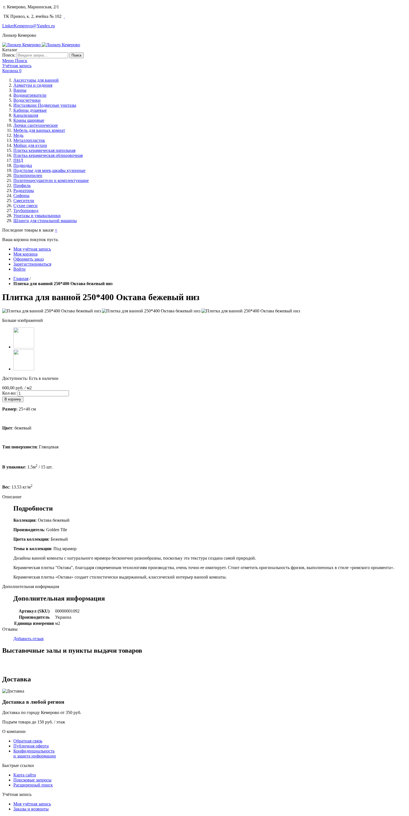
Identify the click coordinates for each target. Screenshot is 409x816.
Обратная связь (27, 741)
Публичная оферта (31, 746)
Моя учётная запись (32, 249)
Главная (20, 278)
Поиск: (9, 55)
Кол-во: (9, 393)
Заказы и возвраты (31, 809)
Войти (19, 269)
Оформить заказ (28, 259)
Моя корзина (25, 254)
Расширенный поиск (33, 785)
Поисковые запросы (32, 780)
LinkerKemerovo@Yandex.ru (28, 25)
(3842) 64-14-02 (76, 6)
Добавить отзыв (28, 638)
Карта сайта (24, 775)
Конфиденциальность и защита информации (34, 753)
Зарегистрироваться (32, 264)
